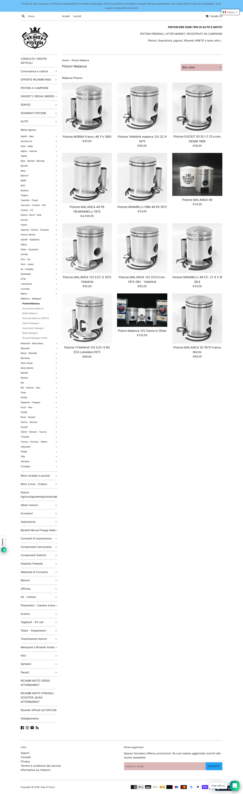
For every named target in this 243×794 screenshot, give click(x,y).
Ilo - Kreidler (39, 269)
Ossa (39, 392)
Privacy (25, 761)
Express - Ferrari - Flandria (39, 229)
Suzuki (39, 427)
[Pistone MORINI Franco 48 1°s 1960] (87, 107)
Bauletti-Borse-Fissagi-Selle (39, 530)
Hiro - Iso (39, 259)
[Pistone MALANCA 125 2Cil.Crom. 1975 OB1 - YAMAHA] (142, 248)
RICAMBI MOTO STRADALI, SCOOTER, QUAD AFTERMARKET (37, 697)
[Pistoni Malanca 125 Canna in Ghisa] (142, 310)
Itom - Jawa (39, 264)
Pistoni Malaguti (30, 323)
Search (25, 753)
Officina (39, 588)
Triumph (39, 436)
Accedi (66, 16)
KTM (39, 279)
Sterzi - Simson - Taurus (39, 431)
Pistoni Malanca (31, 303)
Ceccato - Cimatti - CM (39, 205)
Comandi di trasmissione (39, 538)
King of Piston (48, 787)
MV (39, 382)
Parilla (39, 397)
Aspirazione (39, 521)
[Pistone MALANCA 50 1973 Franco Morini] (197, 318)
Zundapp (39, 466)
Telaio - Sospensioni (39, 630)
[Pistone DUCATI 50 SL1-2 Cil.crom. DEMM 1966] (197, 107)
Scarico (39, 613)
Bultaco (39, 190)
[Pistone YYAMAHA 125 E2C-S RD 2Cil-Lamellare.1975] (87, 318)
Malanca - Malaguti (39, 298)
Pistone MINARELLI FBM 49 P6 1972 (142, 207)
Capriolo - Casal (39, 200)
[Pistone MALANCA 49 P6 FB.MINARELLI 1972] (87, 178)
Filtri (39, 655)
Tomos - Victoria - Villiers (39, 441)
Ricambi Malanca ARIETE (35, 318)
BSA (39, 185)
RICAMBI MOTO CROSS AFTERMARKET (35, 683)
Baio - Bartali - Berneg (39, 161)
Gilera (39, 244)
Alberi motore (39, 505)
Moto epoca (39, 129)
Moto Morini (39, 368)
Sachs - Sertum (39, 422)
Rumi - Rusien (39, 417)
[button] (230, 12)
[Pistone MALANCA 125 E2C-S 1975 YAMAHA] (87, 248)
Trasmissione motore (39, 638)
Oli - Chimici (39, 597)
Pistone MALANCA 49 (197, 200)
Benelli (39, 165)
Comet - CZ (39, 210)
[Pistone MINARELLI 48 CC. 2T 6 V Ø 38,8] (197, 248)
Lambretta (39, 284)
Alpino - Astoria (39, 151)
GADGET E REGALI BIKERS (39, 96)
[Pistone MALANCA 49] (197, 174)
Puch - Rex (39, 407)
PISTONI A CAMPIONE (34, 88)
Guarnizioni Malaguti (33, 328)
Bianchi (39, 175)
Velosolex (39, 446)
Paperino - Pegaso (39, 402)
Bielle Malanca (30, 313)
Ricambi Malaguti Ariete (34, 338)
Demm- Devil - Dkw (39, 215)
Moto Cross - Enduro (39, 484)
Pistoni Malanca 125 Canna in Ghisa (142, 330)
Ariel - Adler (39, 146)
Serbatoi (39, 664)
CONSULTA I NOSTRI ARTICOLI (34, 61)
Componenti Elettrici (39, 555)
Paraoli (39, 672)
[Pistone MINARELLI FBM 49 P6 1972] (142, 178)
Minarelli (39, 348)
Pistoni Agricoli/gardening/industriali (39, 494)
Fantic (39, 225)
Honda (39, 254)
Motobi (39, 372)
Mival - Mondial (39, 353)
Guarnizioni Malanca (33, 308)
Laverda (39, 288)
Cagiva (39, 195)
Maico (39, 293)
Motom (39, 377)
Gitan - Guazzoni (39, 249)
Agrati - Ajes (39, 136)
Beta (39, 170)
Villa (39, 456)
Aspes (39, 156)
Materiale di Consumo (39, 572)
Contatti (26, 757)
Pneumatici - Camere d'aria (39, 605)
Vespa (39, 451)
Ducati (39, 220)
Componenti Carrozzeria (39, 547)
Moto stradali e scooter (39, 475)
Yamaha (39, 461)
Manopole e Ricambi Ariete (39, 647)
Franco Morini (39, 234)
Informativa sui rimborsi (35, 770)
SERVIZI (39, 104)
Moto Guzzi (39, 363)
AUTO (39, 121)
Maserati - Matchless (39, 343)
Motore (39, 580)
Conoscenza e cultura (39, 71)
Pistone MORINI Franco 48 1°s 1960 (87, 136)
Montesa (39, 358)
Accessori (39, 513)
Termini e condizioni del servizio (41, 765)
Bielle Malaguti (30, 333)
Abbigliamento (30, 718)
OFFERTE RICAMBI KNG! (39, 79)
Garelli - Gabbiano (39, 239)
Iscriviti (77, 16)
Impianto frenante (39, 563)
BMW (39, 180)
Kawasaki (39, 274)
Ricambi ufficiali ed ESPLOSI (39, 710)
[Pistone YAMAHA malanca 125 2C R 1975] (142, 107)
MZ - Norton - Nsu (39, 387)
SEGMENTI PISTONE (39, 113)
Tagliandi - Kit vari (39, 622)
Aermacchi (39, 141)
